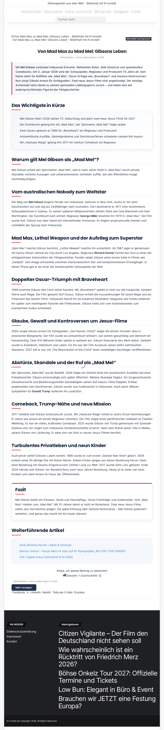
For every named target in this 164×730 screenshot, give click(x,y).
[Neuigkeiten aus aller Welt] (82, 3)
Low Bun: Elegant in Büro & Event (106, 689)
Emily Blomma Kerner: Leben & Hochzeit (45, 545)
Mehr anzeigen (24, 587)
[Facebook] (4, 728)
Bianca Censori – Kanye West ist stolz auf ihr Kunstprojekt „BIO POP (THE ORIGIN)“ (73, 551)
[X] (5, 728)
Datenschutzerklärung (21, 631)
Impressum (14, 636)
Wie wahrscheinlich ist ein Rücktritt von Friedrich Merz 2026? (98, 657)
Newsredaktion (67, 57)
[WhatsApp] (6, 728)
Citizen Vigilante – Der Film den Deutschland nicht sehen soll (103, 636)
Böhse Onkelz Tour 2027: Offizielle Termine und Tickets (107, 676)
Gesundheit (53, 11)
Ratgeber (121, 11)
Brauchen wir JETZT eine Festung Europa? (107, 702)
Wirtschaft (102, 11)
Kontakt (12, 641)
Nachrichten (31, 11)
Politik (136, 11)
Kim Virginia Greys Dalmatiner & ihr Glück (46, 557)
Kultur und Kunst (78, 11)
